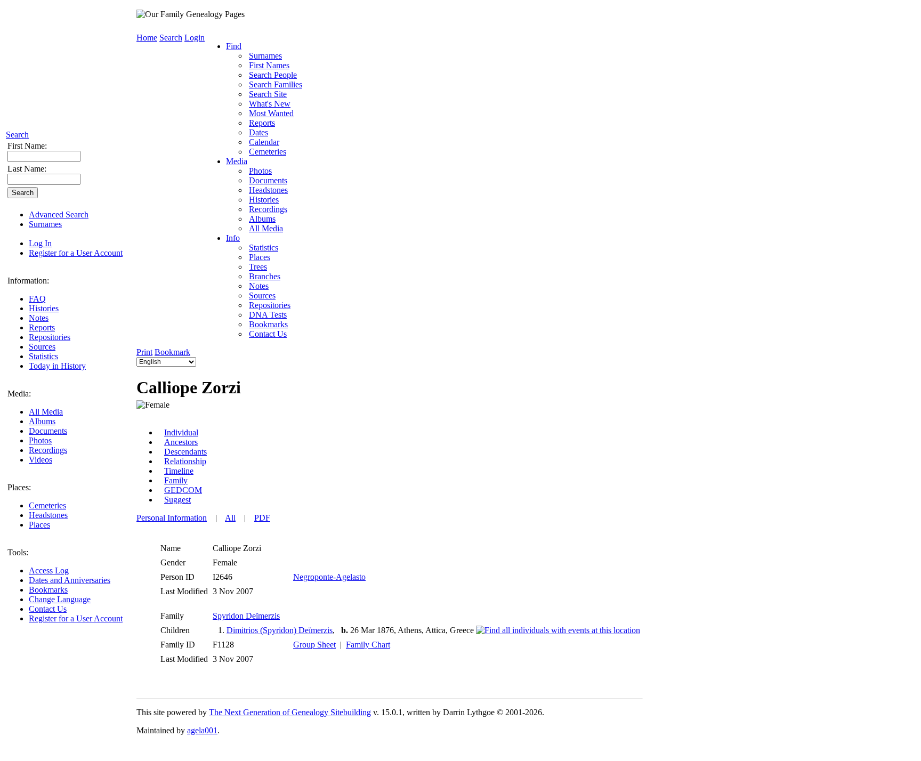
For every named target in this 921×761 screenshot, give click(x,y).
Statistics (43, 356)
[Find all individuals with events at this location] (558, 630)
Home (146, 37)
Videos (40, 459)
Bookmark (172, 352)
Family (176, 480)
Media (236, 161)
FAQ (37, 298)
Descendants (185, 451)
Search (17, 134)
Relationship (185, 461)
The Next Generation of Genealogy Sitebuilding (290, 712)
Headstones (48, 515)
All (230, 517)
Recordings (48, 450)
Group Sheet (314, 644)
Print (144, 352)
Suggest (177, 499)
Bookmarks (48, 589)
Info (233, 237)
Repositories (49, 337)
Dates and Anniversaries (69, 580)
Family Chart (368, 644)
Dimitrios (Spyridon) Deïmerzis (280, 630)
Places (39, 524)
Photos (40, 440)
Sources (42, 346)
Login (194, 37)
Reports (42, 327)
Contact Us (48, 608)
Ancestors (181, 442)
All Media (46, 411)
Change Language (60, 599)
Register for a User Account (76, 252)
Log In (40, 243)
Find (233, 46)
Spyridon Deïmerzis (246, 615)
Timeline (178, 470)
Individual (181, 432)
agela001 (202, 730)
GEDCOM (183, 490)
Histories (44, 308)
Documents (48, 430)
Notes (39, 317)
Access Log (49, 570)
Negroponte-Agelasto (329, 576)
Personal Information (171, 517)
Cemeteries (47, 505)
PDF (262, 517)
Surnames (45, 224)
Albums (42, 421)
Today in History (57, 365)
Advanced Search (58, 214)
